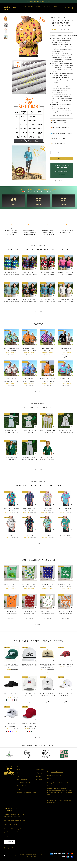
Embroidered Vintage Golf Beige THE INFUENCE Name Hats (47, 666)
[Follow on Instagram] (8, 848)
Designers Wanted (55, 8)
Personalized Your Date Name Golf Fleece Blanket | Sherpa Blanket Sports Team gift (65, 584)
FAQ (18, 776)
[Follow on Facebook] (4, 848)
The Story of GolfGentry (24, 782)
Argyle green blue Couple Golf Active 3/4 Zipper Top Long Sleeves (11, 274)
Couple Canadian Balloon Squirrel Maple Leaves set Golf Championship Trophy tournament (11, 380)
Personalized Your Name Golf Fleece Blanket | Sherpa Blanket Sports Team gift (29, 613)
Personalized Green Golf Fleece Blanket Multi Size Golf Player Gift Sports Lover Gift (29, 584)
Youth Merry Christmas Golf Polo (66, 534)
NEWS (19, 789)
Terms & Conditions (22, 786)
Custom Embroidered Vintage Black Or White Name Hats (66, 695)
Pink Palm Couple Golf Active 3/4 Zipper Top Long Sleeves (65, 274)
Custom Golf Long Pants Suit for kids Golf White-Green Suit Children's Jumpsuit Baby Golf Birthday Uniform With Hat (11, 432)
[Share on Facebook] (55, 181)
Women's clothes (52, 6)
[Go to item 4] (6, 37)
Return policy (39, 776)
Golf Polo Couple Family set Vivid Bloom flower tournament (29, 380)
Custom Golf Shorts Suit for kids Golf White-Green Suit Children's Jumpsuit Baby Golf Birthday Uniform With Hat (29, 432)
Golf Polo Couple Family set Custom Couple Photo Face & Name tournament (29, 349)
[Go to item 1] (6, 18)
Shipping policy (40, 773)
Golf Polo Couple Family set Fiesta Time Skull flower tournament (11, 349)
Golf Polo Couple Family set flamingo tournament (65, 380)
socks (35, 641)
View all (38, 311)
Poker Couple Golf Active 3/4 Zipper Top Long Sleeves (47, 274)
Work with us (43, 8)
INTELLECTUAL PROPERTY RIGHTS (27, 792)
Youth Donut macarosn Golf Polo (11, 509)
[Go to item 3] (6, 31)
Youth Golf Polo (25, 8)
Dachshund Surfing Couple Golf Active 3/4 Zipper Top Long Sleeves (11, 301)
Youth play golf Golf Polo (11, 534)
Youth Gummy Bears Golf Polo (47, 509)
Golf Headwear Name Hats (11, 694)
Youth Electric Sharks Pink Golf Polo (29, 509)
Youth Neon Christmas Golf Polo (29, 534)
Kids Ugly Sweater (48, 485)
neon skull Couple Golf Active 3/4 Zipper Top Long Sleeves (29, 274)
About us (19, 769)
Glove (46, 641)
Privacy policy (40, 769)
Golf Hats (21, 641)
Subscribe (9, 841)
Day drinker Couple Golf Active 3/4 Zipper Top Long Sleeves (47, 301)
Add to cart (61, 158)
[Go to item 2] (6, 25)
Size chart (39, 779)
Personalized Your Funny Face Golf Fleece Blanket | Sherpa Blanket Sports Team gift (47, 584)
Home (25, 6)
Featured (31, 6)
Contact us (20, 773)
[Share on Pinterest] (59, 181)
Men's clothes (40, 6)
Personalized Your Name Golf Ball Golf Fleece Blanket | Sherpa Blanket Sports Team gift (11, 584)
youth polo (24, 485)
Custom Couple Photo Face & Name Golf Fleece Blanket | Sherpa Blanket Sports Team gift (11, 613)
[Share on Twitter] (57, 181)
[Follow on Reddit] (12, 848)
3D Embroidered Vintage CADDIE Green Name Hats (11, 666)
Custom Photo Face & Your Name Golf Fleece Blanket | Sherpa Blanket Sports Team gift (47, 613)
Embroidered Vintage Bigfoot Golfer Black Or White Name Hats (47, 695)
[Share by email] (61, 181)
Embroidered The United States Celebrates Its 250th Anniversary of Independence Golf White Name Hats (29, 695)
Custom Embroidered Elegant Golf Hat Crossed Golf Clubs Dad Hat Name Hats (29, 725)
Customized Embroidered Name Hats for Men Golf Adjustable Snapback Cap (11, 725)
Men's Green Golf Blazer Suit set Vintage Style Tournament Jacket (11, 459)
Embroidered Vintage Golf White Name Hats (29, 665)
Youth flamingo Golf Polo (66, 509)
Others (35, 8)
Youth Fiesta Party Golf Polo (47, 534)
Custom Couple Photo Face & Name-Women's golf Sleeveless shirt (47, 380)
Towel (58, 641)
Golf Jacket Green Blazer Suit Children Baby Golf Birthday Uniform (47, 459)
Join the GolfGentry (22, 779)
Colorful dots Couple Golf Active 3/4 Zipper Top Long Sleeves (65, 301)
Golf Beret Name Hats (65, 664)
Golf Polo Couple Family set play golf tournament (66, 349)
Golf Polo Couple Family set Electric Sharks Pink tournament (47, 349)
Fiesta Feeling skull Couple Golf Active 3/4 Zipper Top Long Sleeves (29, 301)
